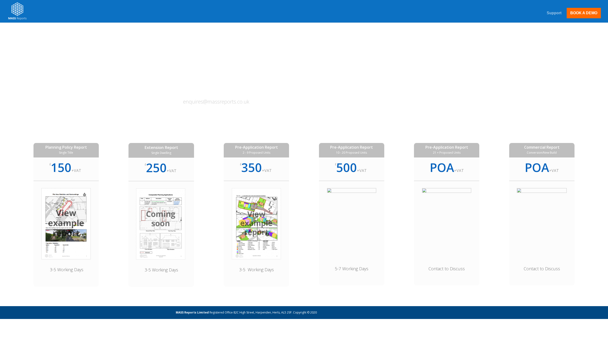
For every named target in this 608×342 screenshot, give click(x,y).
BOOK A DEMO (583, 13)
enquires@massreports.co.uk (216, 101)
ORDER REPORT (406, 60)
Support (554, 13)
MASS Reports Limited (192, 312)
